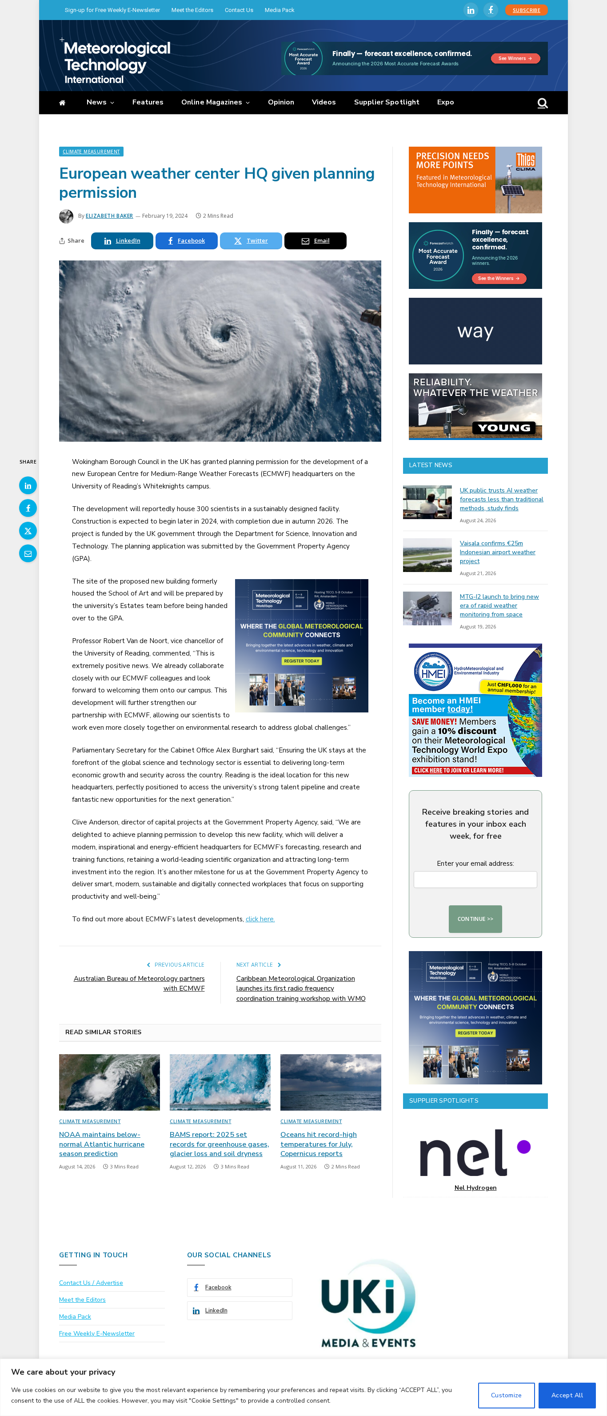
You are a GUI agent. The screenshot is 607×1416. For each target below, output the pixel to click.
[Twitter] (28, 531)
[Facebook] (28, 508)
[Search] (542, 103)
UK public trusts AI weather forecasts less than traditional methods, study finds (501, 499)
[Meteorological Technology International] (114, 60)
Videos (324, 102)
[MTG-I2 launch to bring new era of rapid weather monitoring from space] (427, 608)
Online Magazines (211, 102)
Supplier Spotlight (386, 102)
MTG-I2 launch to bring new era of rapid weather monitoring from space (499, 605)
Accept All (567, 1395)
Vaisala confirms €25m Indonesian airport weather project (497, 552)
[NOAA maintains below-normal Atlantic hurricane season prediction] (109, 1082)
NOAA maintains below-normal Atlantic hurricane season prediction (101, 1144)
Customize (506, 1395)
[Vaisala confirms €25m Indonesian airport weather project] (427, 555)
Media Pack (280, 10)
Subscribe (526, 10)
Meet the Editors (192, 10)
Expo (445, 102)
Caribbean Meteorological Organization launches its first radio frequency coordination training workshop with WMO (301, 988)
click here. (260, 919)
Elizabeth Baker (109, 216)
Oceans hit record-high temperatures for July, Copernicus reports (318, 1144)
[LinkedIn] (28, 485)
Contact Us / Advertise (91, 1283)
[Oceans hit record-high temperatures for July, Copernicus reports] (330, 1082)
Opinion (281, 102)
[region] (303, 1387)
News (97, 102)
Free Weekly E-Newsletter (97, 1333)
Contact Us (239, 10)
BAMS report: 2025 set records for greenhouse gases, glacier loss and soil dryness (219, 1144)
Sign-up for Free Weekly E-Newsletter (112, 10)
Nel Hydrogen (476, 1188)
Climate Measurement (91, 151)
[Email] (28, 553)
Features (148, 102)
